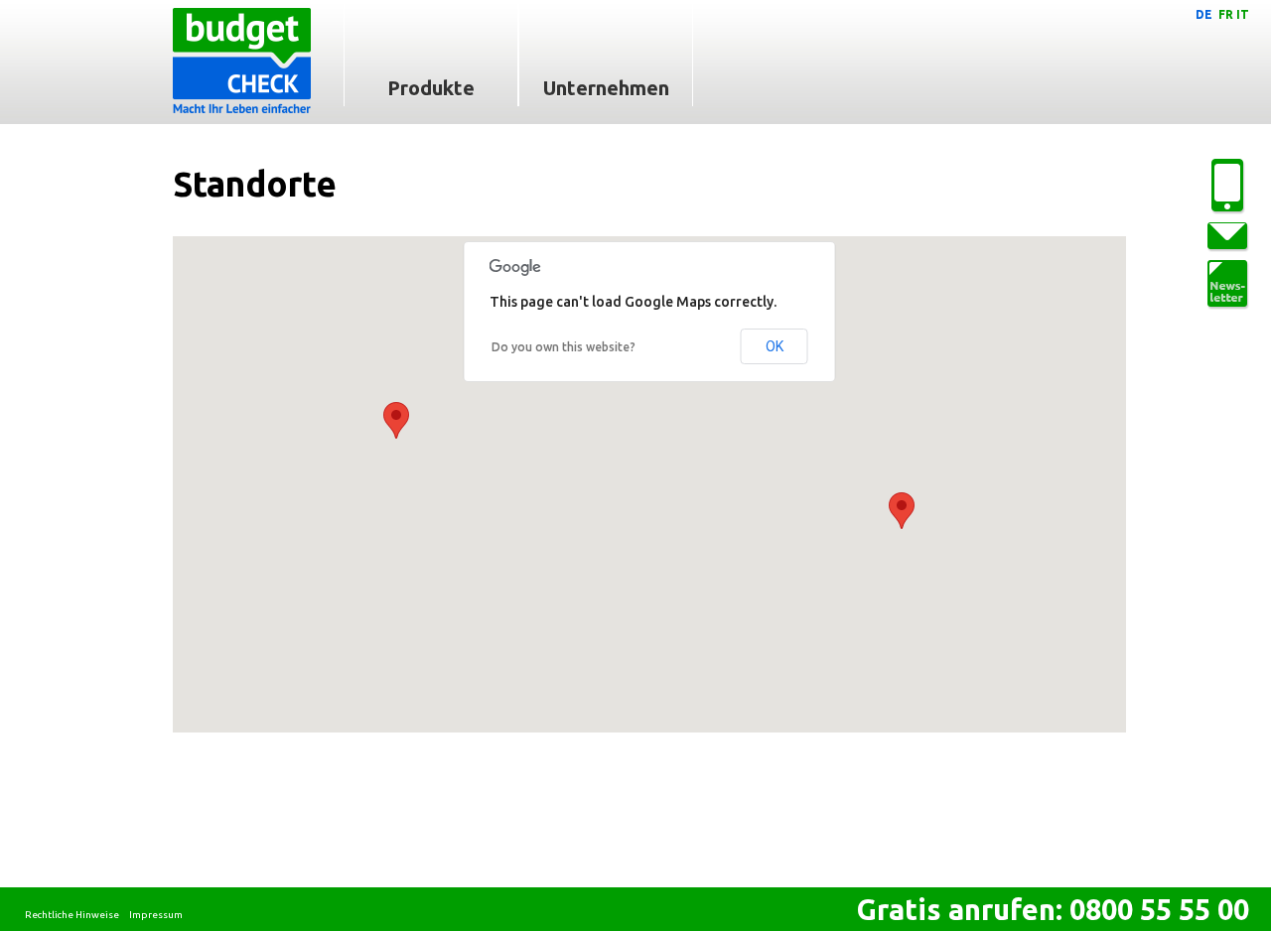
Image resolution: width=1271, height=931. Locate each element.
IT (1242, 14)
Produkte (431, 87)
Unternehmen (606, 87)
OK (774, 346)
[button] (396, 420)
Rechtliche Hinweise (72, 914)
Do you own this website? (564, 346)
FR (1225, 14)
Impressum (156, 914)
